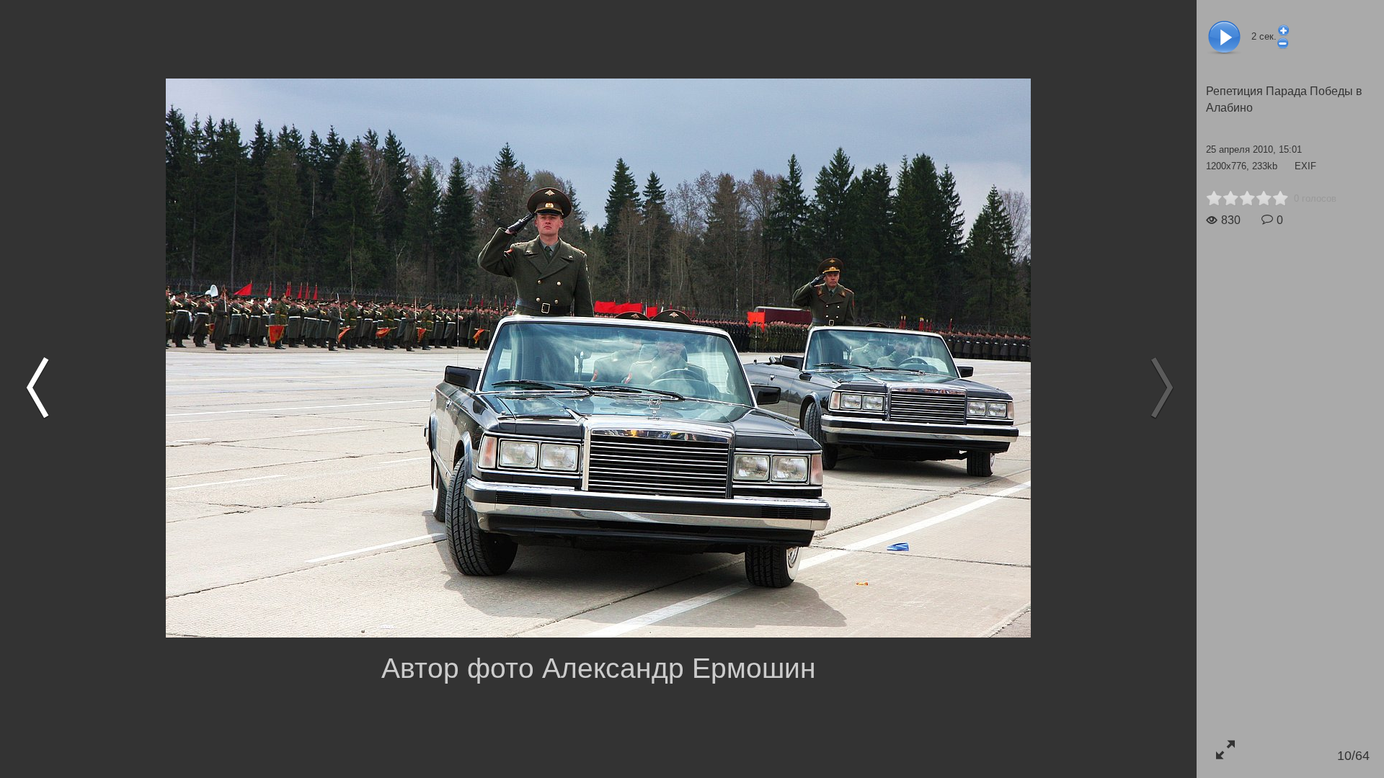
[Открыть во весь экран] (1225, 749)
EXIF (1305, 166)
